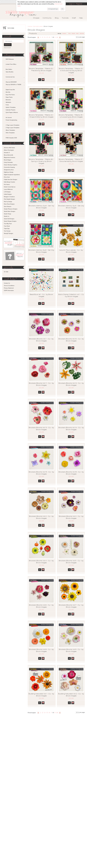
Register (79, 4)
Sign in (72, 4)
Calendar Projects (10, 110)
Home (30, 26)
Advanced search (7, 47)
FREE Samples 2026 (11, 137)
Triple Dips (7, 228)
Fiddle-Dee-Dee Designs (10, 179)
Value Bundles (9, 72)
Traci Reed (7, 226)
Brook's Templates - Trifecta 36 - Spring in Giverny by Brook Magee (41, 161)
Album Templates (10, 130)
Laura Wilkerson (8, 189)
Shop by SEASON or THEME (13, 84)
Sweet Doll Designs (9, 218)
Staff (74, 18)
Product (64, 33)
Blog (56, 18)
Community (47, 18)
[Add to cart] (39, 79)
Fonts (7, 104)
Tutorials (65, 18)
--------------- (9, 61)
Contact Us (7, 283)
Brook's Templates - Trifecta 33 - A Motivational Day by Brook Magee (71, 70)
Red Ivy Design (8, 201)
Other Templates (10, 132)
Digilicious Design (8, 172)
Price (69, 33)
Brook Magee (7, 160)
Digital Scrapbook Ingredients (12, 174)
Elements (8, 99)
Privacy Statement (9, 288)
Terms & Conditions (9, 285)
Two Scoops (7, 231)
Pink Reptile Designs (9, 199)
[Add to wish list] (43, 79)
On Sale (6, 271)
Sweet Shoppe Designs (10, 221)
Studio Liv (6, 216)
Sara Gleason (7, 206)
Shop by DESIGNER (11, 82)
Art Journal (9, 117)
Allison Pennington (9, 150)
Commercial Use (10, 77)
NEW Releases (10, 59)
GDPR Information (9, 290)
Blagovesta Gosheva (9, 157)
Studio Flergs (7, 213)
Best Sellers (9, 69)
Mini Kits (8, 92)
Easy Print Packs (10, 94)
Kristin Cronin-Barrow (9, 187)
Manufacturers (38, 26)
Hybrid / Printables (11, 107)
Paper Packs (9, 97)
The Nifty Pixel (8, 223)
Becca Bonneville (8, 155)
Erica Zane (7, 177)
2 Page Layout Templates (12, 127)
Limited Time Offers (11, 64)
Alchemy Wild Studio (9, 147)
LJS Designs (7, 191)
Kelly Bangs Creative (9, 182)
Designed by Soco (9, 169)
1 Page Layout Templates (12, 125)
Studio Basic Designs (9, 211)
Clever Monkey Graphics (10, 164)
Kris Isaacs (7, 184)
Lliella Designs (8, 194)
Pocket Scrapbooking (11, 120)
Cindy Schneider (8, 162)
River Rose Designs (9, 204)
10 (57, 37)
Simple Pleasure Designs (10, 209)
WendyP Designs (8, 233)
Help (81, 18)
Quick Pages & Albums (12, 112)
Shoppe (36, 18)
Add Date (82, 33)
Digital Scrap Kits (10, 89)
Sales (77, 33)
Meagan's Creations (9, 196)
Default (73, 33)
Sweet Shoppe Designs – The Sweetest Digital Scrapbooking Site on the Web (22, 13)
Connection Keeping (9, 167)
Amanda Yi (7, 152)
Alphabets (8, 102)
